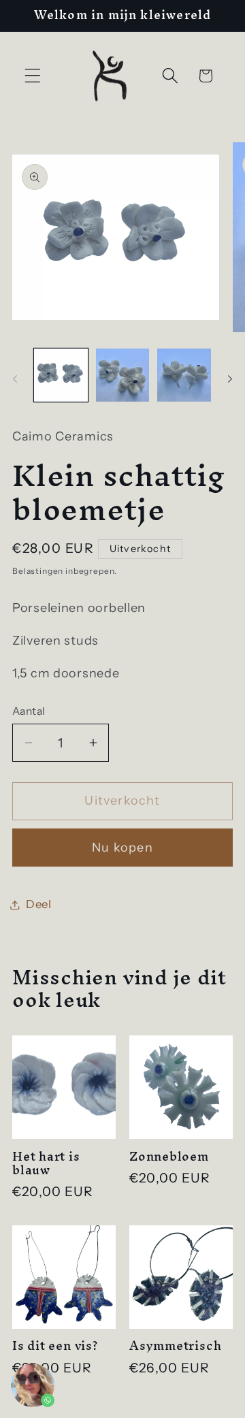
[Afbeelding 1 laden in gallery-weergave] (61, 375)
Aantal (29, 711)
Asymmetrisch (175, 1346)
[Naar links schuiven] (15, 379)
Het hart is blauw (46, 1163)
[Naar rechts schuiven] (230, 379)
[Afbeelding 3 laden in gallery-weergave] (184, 375)
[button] (33, 76)
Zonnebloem (169, 1156)
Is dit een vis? (55, 1346)
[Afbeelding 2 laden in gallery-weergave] (123, 375)
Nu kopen (122, 847)
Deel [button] (39, 904)
